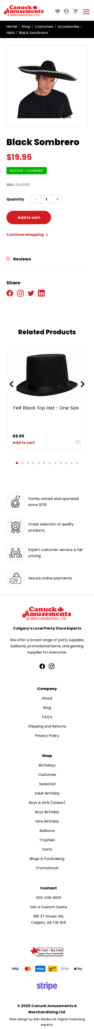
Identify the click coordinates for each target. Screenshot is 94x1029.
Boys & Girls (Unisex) (47, 802)
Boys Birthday (47, 812)
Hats (10, 32)
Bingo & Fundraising (47, 858)
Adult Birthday (47, 793)
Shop (26, 26)
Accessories (68, 26)
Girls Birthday (47, 821)
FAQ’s (47, 717)
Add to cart (29, 217)
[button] (17, 463)
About (47, 698)
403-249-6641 (48, 897)
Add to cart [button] (24, 442)
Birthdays (47, 765)
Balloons (47, 830)
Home (11, 26)
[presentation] (11, 384)
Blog (47, 707)
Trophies (47, 840)
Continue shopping (25, 234)
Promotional (47, 868)
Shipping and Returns (47, 726)
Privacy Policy (47, 735)
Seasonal (47, 784)
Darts (47, 849)
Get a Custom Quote (48, 907)
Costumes (44, 26)
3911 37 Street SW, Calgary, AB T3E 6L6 (48, 919)
